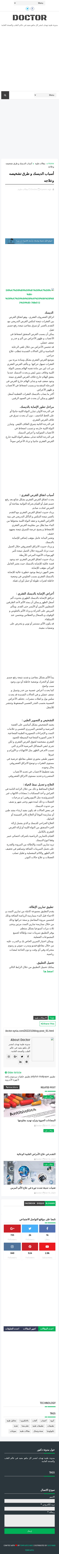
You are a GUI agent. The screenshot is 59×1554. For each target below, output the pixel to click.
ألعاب (34, 1421)
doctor (29, 18)
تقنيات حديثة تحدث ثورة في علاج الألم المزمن (33, 1187)
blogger (50, 1203)
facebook (30, 1203)
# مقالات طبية (41, 1017)
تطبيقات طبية (38, 1426)
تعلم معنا (25, 1426)
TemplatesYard (26, 1545)
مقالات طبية (40, 163)
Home (51, 163)
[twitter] (27, 8)
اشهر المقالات (29, 1328)
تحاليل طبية (11, 1421)
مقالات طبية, (22, 189)
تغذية (16, 1426)
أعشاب (43, 1421)
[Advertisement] (29, 59)
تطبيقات (50, 1426)
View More (13, 1087)
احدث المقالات (46, 1328)
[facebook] (32, 8)
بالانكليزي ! (24, 1421)
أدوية (52, 1421)
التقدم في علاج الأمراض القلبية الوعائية (36, 1154)
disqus (40, 1203)
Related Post (48, 1087)
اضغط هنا (48, 971)
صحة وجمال (38, 1431)
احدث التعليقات (12, 1328)
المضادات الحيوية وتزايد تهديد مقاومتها (37, 1120)
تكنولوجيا (50, 1431)
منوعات (13, 1431)
